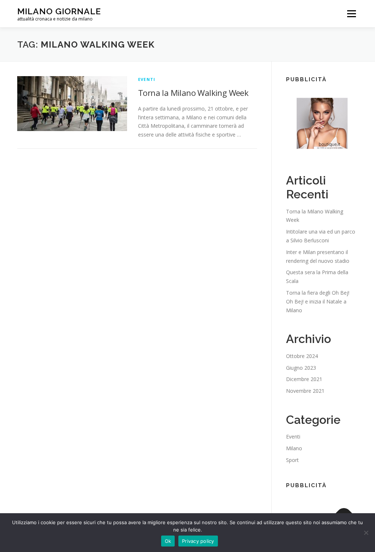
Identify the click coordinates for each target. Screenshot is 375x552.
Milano (294, 448)
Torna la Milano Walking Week (193, 92)
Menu (351, 13)
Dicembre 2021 (304, 379)
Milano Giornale (59, 11)
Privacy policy (198, 541)
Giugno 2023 (301, 367)
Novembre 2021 (305, 390)
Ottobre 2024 (302, 356)
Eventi (146, 79)
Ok (168, 541)
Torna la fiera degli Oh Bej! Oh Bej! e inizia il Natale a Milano (317, 301)
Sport (292, 459)
